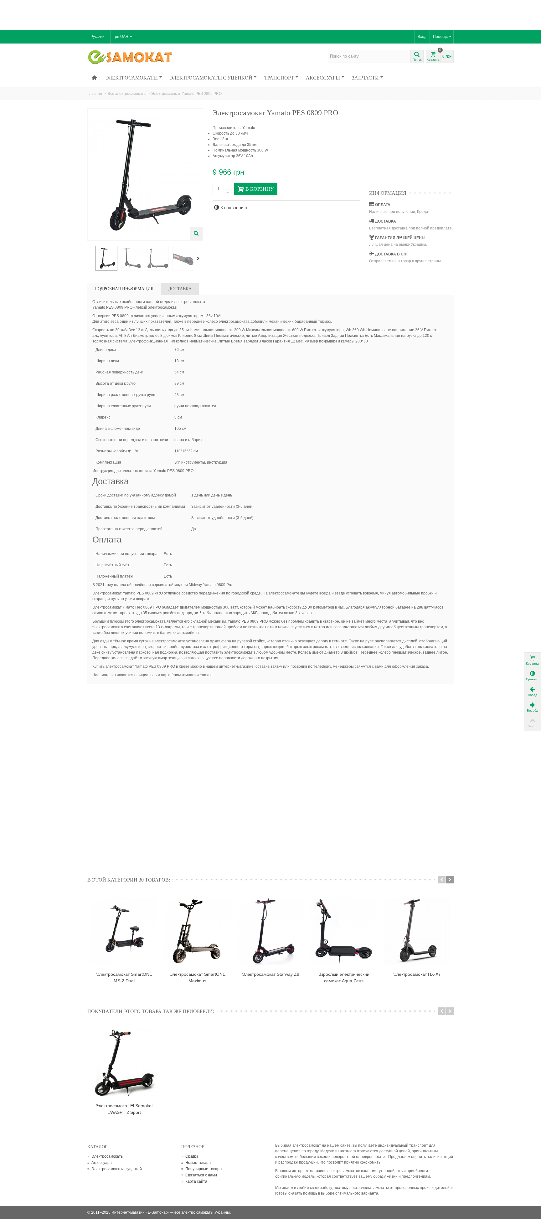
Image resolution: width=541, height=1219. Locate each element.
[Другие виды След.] (199, 258)
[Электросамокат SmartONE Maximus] (197, 931)
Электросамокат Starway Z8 (270, 974)
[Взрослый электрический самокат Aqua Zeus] (343, 931)
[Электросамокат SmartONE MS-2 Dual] (123, 931)
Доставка (180, 288)
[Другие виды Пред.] (90, 258)
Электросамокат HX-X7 (417, 974)
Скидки (189, 1156)
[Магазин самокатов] (130, 57)
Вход (422, 36)
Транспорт (279, 78)
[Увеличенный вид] (196, 233)
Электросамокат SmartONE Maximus (197, 977)
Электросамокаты (132, 78)
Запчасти (365, 78)
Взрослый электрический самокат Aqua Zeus (343, 977)
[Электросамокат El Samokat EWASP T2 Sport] (123, 1062)
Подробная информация (124, 288)
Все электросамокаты (127, 93)
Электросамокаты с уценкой (211, 78)
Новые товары (196, 1162)
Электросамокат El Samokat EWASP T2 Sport (124, 1109)
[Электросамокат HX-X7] (417, 931)
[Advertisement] (270, 14)
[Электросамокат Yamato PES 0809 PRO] (106, 258)
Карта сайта (194, 1181)
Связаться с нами (199, 1175)
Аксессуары (323, 78)
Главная (94, 93)
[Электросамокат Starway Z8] (270, 931)
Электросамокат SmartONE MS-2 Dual (124, 977)
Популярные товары (201, 1169)
